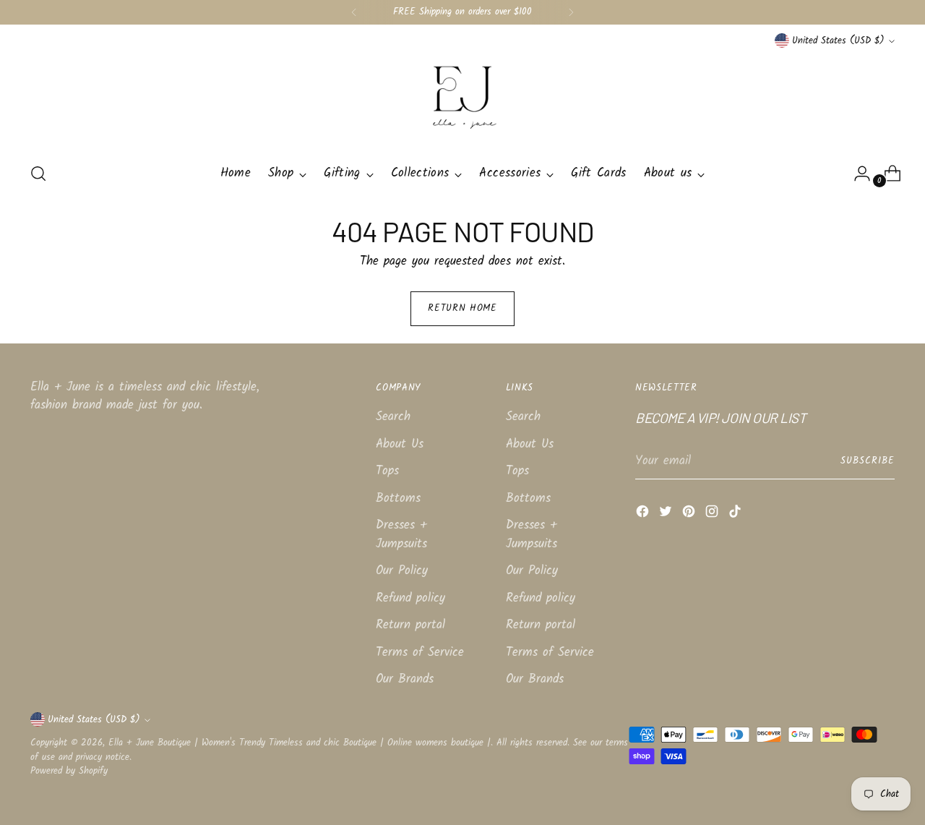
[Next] (571, 12)
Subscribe (867, 461)
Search (393, 417)
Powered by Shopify (69, 771)
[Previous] (354, 12)
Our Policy (402, 571)
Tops (387, 471)
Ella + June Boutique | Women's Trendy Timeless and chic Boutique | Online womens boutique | (299, 743)
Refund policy (410, 598)
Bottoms (398, 498)
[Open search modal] (38, 173)
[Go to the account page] (856, 173)
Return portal (410, 625)
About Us (399, 444)
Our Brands (405, 679)
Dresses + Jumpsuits (401, 535)
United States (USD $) (838, 40)
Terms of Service (420, 652)
